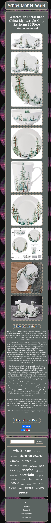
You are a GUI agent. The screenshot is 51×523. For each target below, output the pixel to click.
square (15, 478)
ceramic (32, 493)
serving (37, 451)
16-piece (40, 476)
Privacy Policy (26, 513)
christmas (33, 466)
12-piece (39, 471)
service (27, 470)
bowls (15, 483)
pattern (38, 479)
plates (40, 487)
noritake (29, 484)
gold (41, 465)
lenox (41, 462)
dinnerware (31, 455)
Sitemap (26, 506)
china (14, 460)
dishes (24, 466)
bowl (20, 488)
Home (27, 503)
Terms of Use (26, 517)
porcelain (27, 475)
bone (28, 450)
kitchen (35, 462)
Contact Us (26, 510)
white (17, 450)
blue (12, 470)
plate (30, 479)
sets (34, 484)
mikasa (14, 456)
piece (23, 492)
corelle (28, 487)
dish (41, 484)
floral (23, 479)
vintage (14, 465)
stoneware (13, 476)
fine (18, 471)
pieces (12, 487)
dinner (26, 461)
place (22, 484)
